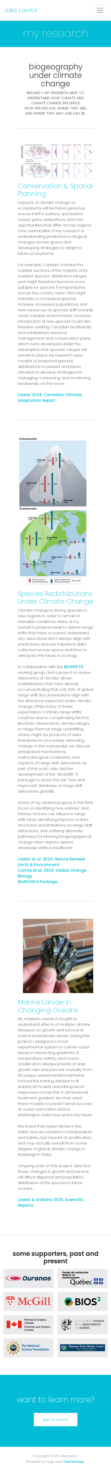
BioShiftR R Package (37, 881)
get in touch (55, 1419)
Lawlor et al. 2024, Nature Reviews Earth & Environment (51, 861)
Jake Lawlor (21, 10)
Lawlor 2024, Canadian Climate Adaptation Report (50, 397)
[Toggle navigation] (100, 10)
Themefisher (73, 1461)
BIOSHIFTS (73, 666)
